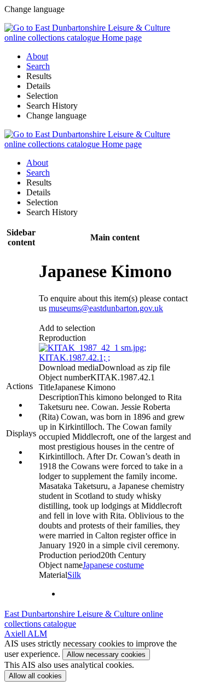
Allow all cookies (35, 676)
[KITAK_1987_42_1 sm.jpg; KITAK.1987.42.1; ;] (115, 357)
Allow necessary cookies (106, 654)
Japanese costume (113, 565)
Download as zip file (134, 367)
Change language (56, 115)
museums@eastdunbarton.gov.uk (106, 308)
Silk (74, 575)
